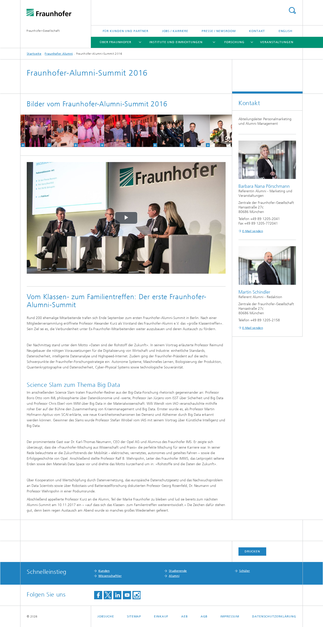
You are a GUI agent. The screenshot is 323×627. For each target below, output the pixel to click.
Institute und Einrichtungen (175, 42)
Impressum (229, 616)
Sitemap (134, 616)
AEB (184, 616)
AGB (204, 616)
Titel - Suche (292, 10)
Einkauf (161, 616)
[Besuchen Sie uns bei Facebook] (98, 595)
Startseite (34, 53)
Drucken (252, 551)
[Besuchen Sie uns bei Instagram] (136, 595)
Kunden (104, 571)
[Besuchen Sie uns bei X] (108, 595)
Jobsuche (105, 616)
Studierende (178, 571)
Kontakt (257, 31)
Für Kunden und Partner (126, 31)
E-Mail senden (252, 231)
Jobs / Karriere (175, 31)
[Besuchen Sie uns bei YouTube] (127, 595)
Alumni (174, 576)
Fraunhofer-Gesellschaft (43, 31)
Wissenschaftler (110, 576)
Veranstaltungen (276, 42)
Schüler (244, 571)
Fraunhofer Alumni (59, 53)
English (285, 31)
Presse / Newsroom (218, 31)
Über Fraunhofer (115, 42)
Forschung (234, 42)
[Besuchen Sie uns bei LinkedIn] (117, 595)
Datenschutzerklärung (274, 616)
